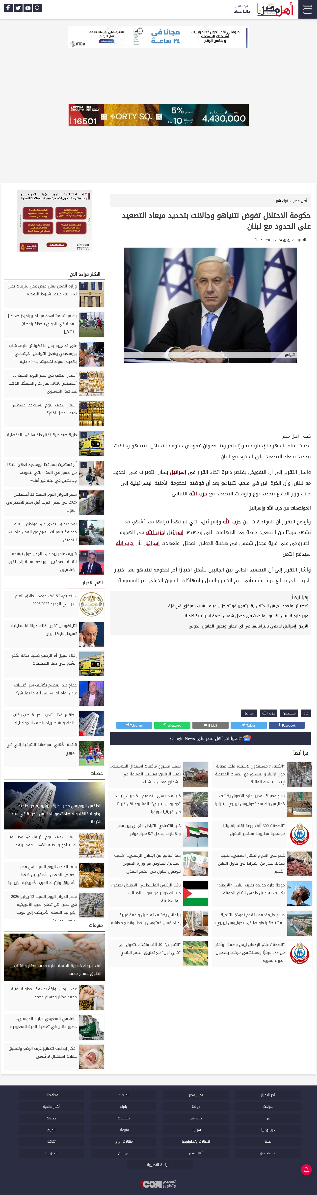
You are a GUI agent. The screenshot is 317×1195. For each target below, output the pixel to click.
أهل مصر (291, 436)
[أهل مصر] (274, 10)
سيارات (196, 1130)
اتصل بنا (51, 1153)
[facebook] (8, 8)
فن (268, 1118)
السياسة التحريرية (160, 1165)
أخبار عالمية (51, 1106)
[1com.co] (158, 1184)
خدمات (51, 1118)
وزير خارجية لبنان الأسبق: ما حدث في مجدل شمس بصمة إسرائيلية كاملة (246, 616)
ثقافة (51, 1141)
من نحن (123, 1153)
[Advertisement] (210, 395)
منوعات (123, 1130)
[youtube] (28, 8)
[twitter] (18, 8)
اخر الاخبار (268, 1095)
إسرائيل (178, 472)
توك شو (196, 1118)
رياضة (196, 1106)
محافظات (51, 1095)
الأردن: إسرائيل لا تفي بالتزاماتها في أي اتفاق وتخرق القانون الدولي (248, 626)
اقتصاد (124, 1095)
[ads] (158, 37)
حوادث (268, 1106)
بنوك (123, 1106)
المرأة (51, 1130)
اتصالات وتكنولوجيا (196, 1141)
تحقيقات (124, 1118)
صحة (268, 1141)
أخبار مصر (196, 1095)
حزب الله (198, 493)
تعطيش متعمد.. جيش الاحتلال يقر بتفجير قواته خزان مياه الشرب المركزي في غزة (238, 606)
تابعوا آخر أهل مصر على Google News (206, 738)
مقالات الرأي (123, 1141)
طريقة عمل (268, 1153)
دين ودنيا (268, 1130)
